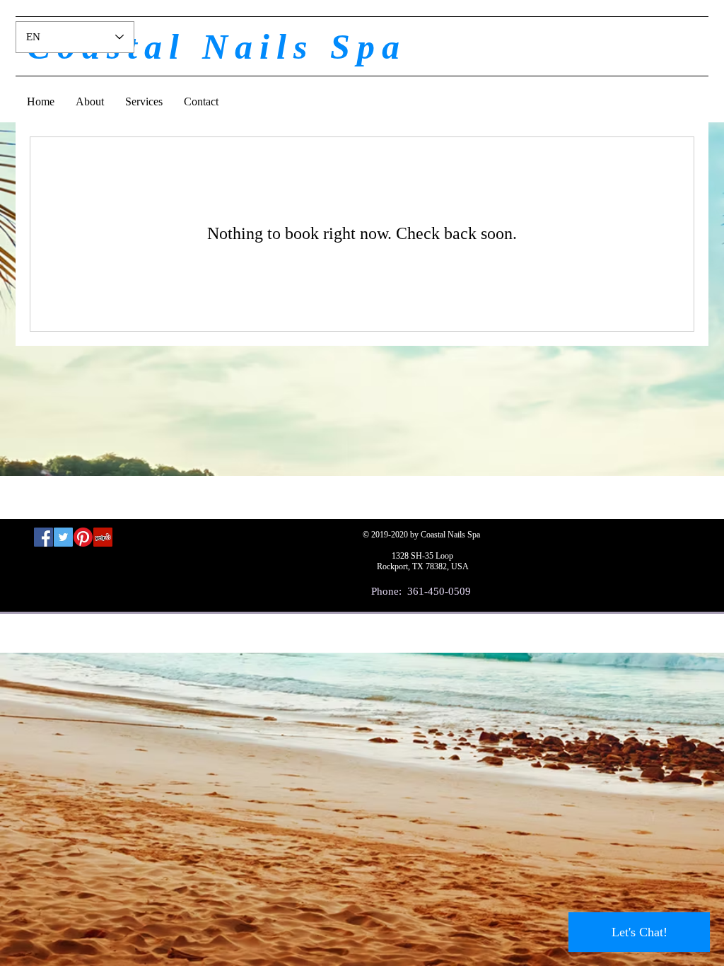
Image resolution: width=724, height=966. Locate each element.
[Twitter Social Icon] (63, 537)
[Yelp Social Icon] (102, 537)
